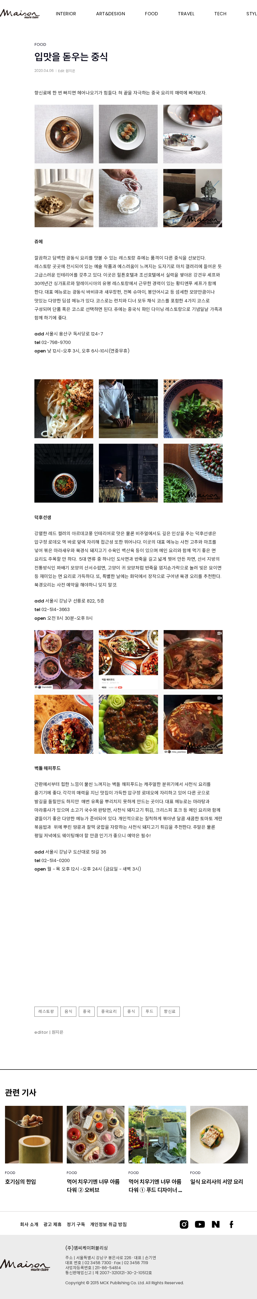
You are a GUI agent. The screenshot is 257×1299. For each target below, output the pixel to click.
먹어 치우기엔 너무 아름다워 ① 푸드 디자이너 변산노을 (155, 1186)
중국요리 (109, 1011)
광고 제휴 (52, 1224)
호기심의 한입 (20, 1182)
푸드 (149, 1011)
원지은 (70, 70)
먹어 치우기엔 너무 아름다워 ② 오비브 (93, 1186)
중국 (87, 1011)
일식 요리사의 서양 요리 (216, 1182)
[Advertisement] (128, 962)
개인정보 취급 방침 (108, 1224)
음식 (68, 1011)
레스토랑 (46, 1011)
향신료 (170, 1011)
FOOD (40, 44)
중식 (131, 1011)
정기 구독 (76, 1224)
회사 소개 (29, 1224)
